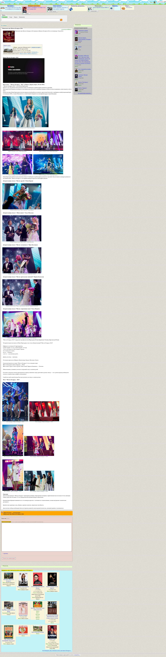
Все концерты (4, 25)
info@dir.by (77, 655)
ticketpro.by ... (35, 52)
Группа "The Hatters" (83, 82)
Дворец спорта (7, 45)
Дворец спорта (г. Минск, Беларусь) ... (28, 53)
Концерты (5, 17)
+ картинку (5, 553)
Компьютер (22, 17)
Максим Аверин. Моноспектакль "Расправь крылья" (84, 39)
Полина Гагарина (23, 615)
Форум (15, 17)
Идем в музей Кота (23, 634)
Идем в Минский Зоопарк (38, 632)
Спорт (10, 17)
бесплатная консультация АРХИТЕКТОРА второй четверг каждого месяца (52, 616)
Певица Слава (52, 639)
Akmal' (80, 46)
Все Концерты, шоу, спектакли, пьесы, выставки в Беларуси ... (57, 650)
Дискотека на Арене (83, 30)
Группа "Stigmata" (82, 88)
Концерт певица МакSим (23, 586)
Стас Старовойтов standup (84, 69)
